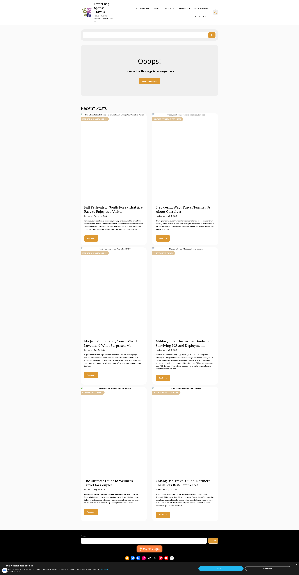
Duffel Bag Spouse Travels (101, 8)
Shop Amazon (201, 8)
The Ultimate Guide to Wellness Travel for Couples (108, 483)
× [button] (296, 565)
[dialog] (149, 568)
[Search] (211, 35)
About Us (169, 8)
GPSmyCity (184, 8)
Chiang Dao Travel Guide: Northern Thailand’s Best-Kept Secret (183, 483)
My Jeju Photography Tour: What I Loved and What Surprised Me (110, 343)
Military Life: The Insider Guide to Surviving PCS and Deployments (182, 343)
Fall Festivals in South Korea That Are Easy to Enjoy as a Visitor (113, 209)
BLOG (156, 8)
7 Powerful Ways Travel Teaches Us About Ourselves (183, 209)
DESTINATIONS (142, 8)
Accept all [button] (221, 569)
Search (83, 536)
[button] (57, 571)
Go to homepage (149, 81)
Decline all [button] (268, 569)
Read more (91, 238)
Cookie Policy (202, 16)
